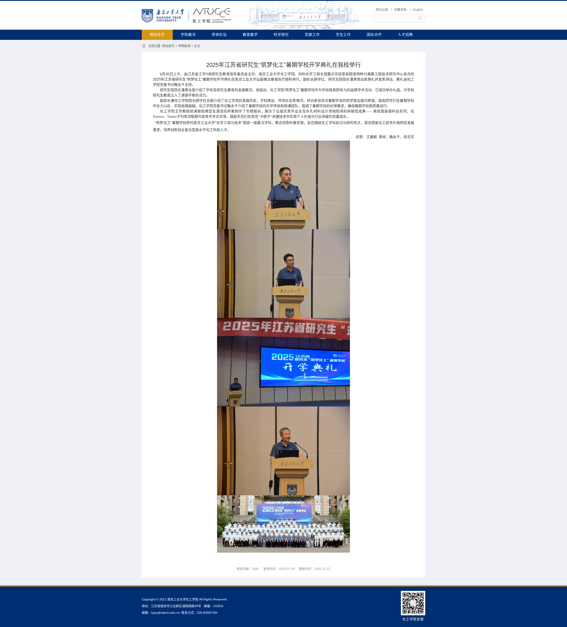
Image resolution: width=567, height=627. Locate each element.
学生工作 (343, 35)
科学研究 (281, 35)
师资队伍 (219, 35)
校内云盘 (382, 9)
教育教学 (250, 35)
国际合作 (374, 35)
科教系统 (400, 9)
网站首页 (157, 35)
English (418, 9)
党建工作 (312, 35)
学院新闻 (184, 46)
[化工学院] (187, 15)
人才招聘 (405, 35)
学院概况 (188, 35)
